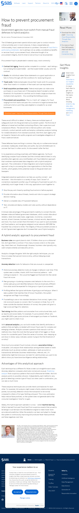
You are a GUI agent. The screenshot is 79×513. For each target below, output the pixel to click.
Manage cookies (25, 498)
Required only (31, 492)
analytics (69, 104)
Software (17, 3)
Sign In (76, 3)
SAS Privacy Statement (34, 478)
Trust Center (41, 508)
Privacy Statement (20, 508)
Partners (38, 3)
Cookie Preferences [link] (7, 508)
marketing (69, 110)
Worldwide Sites (61, 3)
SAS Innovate (55, 3)
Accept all (17, 492)
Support (30, 3)
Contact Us (66, 3)
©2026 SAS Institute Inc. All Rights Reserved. (61, 508)
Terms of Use (31, 508)
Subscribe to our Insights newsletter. (70, 82)
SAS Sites (71, 3)
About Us (46, 3)
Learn (24, 3)
